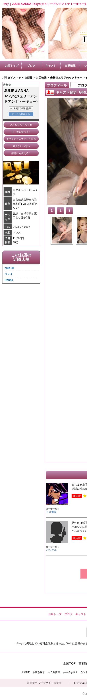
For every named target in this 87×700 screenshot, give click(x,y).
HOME (26, 672)
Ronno (9, 280)
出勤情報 (70, 65)
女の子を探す (70, 672)
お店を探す (39, 672)
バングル (51, 550)
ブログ (31, 65)
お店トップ (12, 65)
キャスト (51, 65)
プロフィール (57, 85)
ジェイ (9, 274)
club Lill (9, 268)
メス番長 (51, 512)
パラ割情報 (54, 672)
